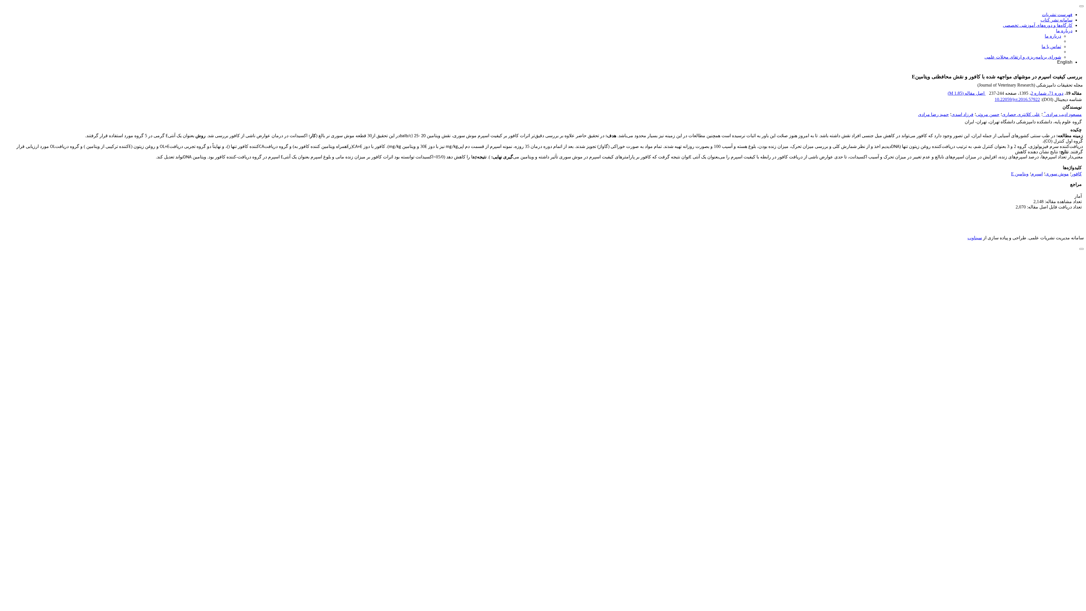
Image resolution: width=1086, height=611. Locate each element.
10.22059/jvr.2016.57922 (1017, 99)
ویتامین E (1020, 173)
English (1064, 62)
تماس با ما (1051, 46)
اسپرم (1037, 173)
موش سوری (1057, 173)
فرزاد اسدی (962, 114)
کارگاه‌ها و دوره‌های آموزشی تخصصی (1037, 25)
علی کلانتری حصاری (1021, 114)
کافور (1076, 173)
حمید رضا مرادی (933, 114)
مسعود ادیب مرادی (1063, 114)
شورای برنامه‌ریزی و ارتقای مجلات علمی (1022, 57)
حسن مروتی (987, 114)
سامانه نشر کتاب (1056, 20)
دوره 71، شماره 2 (1047, 93)
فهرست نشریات (1057, 14)
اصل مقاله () (967, 93)
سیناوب (975, 237)
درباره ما (1064, 30)
